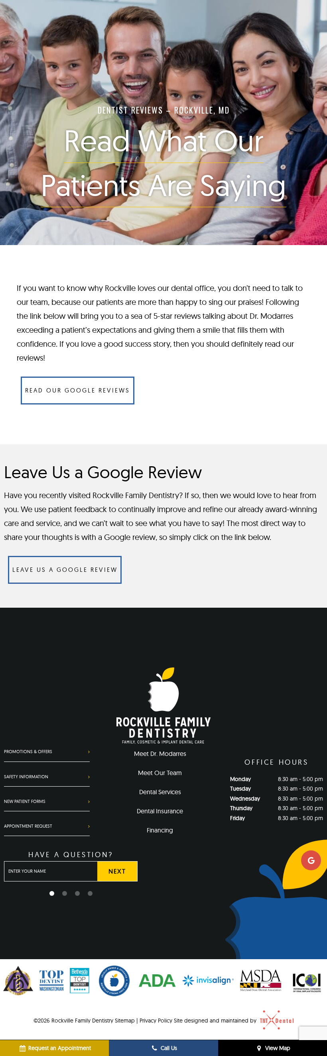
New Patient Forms (24, 801)
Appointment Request (28, 826)
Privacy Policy (156, 1020)
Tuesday (240, 788)
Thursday (241, 808)
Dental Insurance (160, 811)
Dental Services (160, 792)
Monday (240, 779)
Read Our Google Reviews (77, 390)
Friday (237, 818)
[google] (311, 860)
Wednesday (245, 798)
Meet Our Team (160, 773)
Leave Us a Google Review (65, 569)
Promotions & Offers (28, 751)
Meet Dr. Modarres (160, 754)
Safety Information (26, 776)
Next (117, 871)
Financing (160, 830)
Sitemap (125, 1020)
